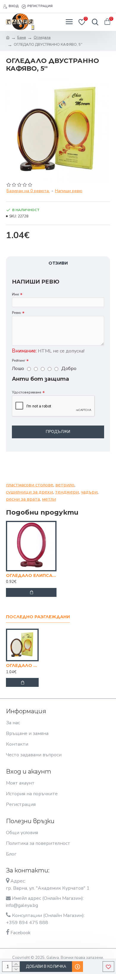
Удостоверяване (26, 392)
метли (49, 499)
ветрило (64, 485)
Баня (21, 37)
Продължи (58, 431)
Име (15, 294)
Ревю (16, 312)
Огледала (42, 37)
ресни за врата (23, 499)
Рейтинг (18, 360)
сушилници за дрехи (29, 492)
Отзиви (58, 263)
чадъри (89, 492)
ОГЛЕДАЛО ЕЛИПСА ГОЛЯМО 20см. (31, 575)
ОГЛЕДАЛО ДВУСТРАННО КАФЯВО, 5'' (22, 665)
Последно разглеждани (38, 616)
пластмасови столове (29, 485)
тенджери (67, 492)
